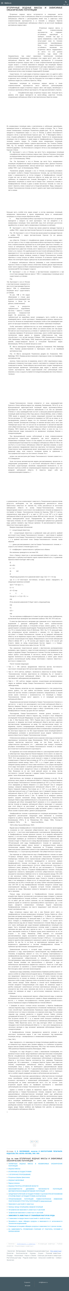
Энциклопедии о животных (24, 1246)
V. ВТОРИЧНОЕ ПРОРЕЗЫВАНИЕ (19, 1174)
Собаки (58, 1258)
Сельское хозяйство (46, 1258)
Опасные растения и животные (49, 1255)
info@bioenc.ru (43, 1282)
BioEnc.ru (8, 3)
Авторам (27, 1285)
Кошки (40, 1253)
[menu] (2, 3)
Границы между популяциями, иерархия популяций (25, 1207)
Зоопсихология (21, 1253)
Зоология (11, 1244)
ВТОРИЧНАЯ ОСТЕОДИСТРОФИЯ (19, 1171)
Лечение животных (53, 1253)
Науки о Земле (30, 1255)
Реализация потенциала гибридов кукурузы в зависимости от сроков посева (34, 1226)
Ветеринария (21, 1251)
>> (67, 4)
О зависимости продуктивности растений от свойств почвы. (29, 1218)
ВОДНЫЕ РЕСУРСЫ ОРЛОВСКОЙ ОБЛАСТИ (23, 1186)
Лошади (10, 1255)
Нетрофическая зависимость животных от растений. (26, 1210)
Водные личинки (14, 1183)
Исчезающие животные (46, 1244)
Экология (10, 1260)
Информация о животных (26, 1244)
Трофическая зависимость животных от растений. (25, 1212)
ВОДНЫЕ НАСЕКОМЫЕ (16, 1180)
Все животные (55, 1251)
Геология (10, 1253)
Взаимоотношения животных (38, 1251)
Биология (11, 1251)
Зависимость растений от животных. (21, 1204)
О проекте (27, 1282)
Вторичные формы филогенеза (19, 1177)
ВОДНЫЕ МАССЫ (14, 1169)
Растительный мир (14, 1258)
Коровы (33, 1253)
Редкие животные (30, 1258)
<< (64, 4)
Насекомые (18, 1255)
